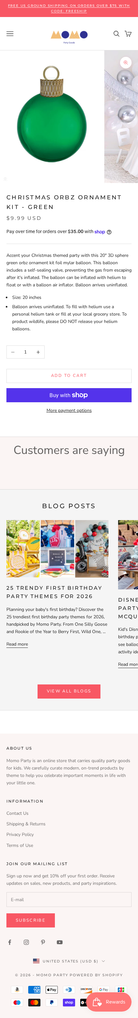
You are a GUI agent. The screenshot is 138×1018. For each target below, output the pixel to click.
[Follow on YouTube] (59, 942)
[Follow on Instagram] (26, 942)
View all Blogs (69, 691)
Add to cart (69, 375)
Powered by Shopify (96, 975)
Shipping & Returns (26, 824)
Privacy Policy (20, 834)
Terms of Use (19, 845)
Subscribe (31, 920)
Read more (17, 644)
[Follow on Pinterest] (43, 942)
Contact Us (17, 813)
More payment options (69, 410)
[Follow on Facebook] (9, 942)
